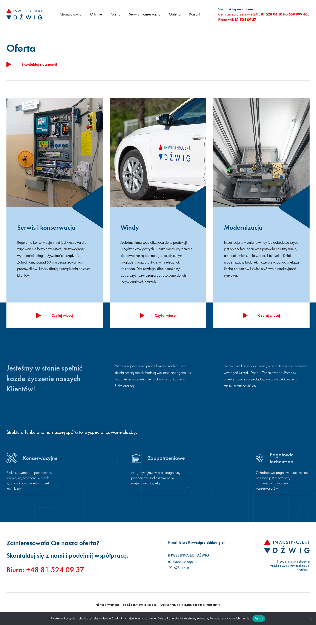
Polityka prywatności (107, 604)
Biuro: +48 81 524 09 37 (45, 570)
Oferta (115, 14)
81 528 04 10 (271, 14)
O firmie (96, 14)
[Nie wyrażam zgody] (310, 618)
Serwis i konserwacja (144, 14)
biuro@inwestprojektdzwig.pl (202, 542)
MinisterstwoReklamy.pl (296, 566)
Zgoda (259, 618)
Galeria (175, 14)
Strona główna (70, 14)
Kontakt (194, 14)
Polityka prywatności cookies (139, 604)
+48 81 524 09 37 (242, 19)
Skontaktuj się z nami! (39, 64)
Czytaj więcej (62, 315)
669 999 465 (299, 14)
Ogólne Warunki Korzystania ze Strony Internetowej (190, 604)
